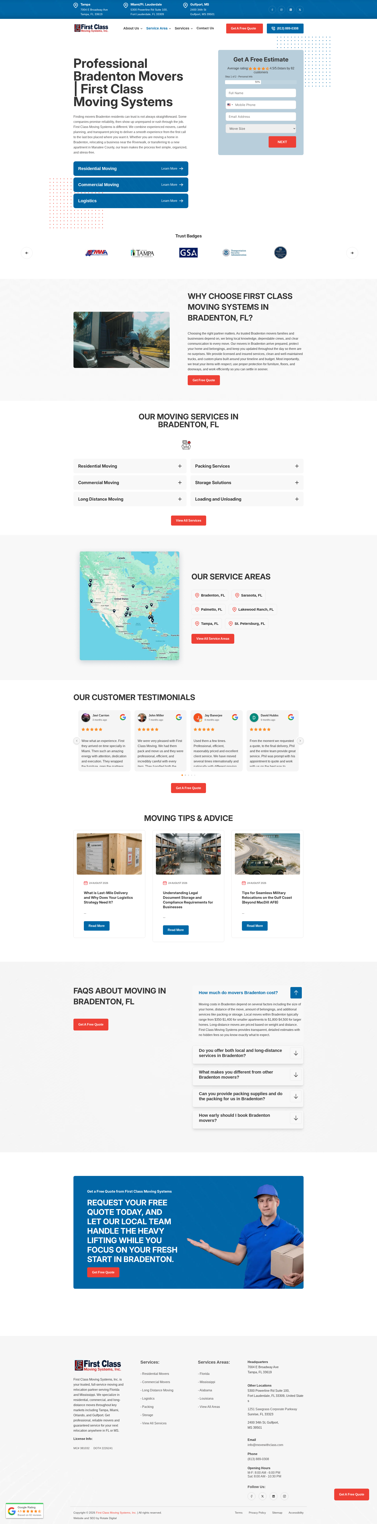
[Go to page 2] (188, 775)
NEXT (282, 142)
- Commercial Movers (155, 1382)
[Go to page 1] (185, 775)
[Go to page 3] (191, 775)
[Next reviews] (300, 740)
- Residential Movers (154, 1373)
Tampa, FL (210, 624)
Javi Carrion (100, 715)
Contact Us (205, 28)
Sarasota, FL (251, 595)
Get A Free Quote (243, 28)
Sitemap (277, 1512)
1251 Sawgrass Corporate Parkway (272, 1409)
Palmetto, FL (211, 609)
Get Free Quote (204, 380)
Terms (238, 1512)
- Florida (204, 1373)
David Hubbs (269, 715)
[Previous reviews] (76, 740)
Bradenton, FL (213, 595)
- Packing (147, 1406)
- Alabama (205, 1390)
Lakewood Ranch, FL (256, 609)
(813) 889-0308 (287, 28)
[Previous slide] (27, 253)
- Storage (146, 1415)
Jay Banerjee (213, 715)
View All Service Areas (212, 638)
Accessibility (296, 1512)
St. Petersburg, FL (250, 624)
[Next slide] (352, 253)
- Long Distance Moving (156, 1390)
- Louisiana (205, 1398)
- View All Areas (209, 1406)
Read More (97, 925)
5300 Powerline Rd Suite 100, (268, 1390)
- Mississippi (206, 1382)
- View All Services (153, 1423)
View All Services (188, 520)
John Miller (156, 715)
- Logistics (147, 1398)
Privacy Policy (257, 1512)
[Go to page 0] (182, 775)
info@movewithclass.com (265, 1445)
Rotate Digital (108, 1518)
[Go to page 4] (194, 775)
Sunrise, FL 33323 (260, 1414)
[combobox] (230, 105)
